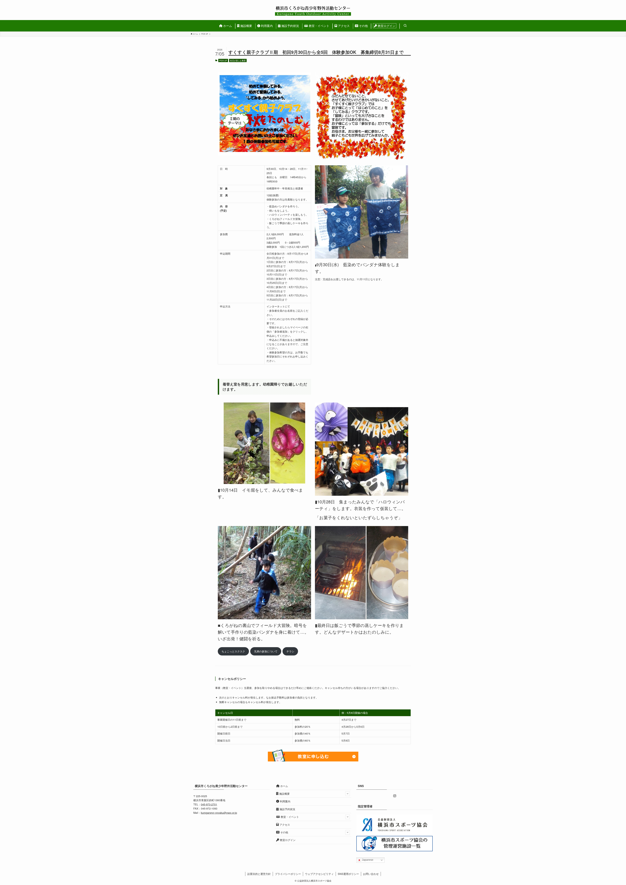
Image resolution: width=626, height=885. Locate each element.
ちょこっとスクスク (233, 651)
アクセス (285, 824)
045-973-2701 (209, 804)
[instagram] (394, 795)
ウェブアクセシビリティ (319, 874)
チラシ (290, 651)
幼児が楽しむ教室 (238, 60)
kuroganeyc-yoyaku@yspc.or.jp (219, 813)
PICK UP (223, 60)
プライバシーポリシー (288, 874)
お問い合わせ (371, 874)
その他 (284, 832)
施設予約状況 (287, 809)
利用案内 (285, 801)
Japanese (367, 860)
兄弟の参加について (265, 651)
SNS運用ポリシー (348, 874)
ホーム (284, 786)
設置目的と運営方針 (259, 874)
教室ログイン (288, 840)
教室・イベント (290, 817)
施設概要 (284, 794)
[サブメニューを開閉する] (347, 793)
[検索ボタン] (404, 25)
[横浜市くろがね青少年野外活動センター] (313, 10)
